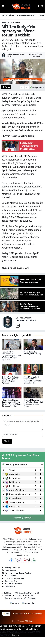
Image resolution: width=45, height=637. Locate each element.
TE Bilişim (29, 621)
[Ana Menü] (3, 6)
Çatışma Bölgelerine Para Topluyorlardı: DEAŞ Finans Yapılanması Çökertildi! (33, 403)
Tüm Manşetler (11, 581)
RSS (7, 614)
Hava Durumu (10, 570)
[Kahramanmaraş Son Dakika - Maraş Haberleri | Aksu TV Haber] (21, 6)
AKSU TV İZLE (8, 16)
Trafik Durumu (10, 576)
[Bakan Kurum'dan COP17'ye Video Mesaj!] (33, 344)
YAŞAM (18, 595)
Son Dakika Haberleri (13, 583)
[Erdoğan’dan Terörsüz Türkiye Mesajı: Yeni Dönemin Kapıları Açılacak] (11, 369)
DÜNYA (7, 598)
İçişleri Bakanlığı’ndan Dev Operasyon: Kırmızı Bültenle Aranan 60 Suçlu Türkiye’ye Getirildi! (11, 403)
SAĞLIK (17, 598)
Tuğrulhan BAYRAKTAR (26, 320)
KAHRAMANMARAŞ (26, 16)
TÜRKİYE (16, 23)
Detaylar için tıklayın (22, 518)
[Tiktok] (29, 560)
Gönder (7, 441)
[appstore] (16, 603)
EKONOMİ (29, 595)
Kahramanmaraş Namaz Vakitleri (18, 573)
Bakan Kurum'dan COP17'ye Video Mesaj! (32, 353)
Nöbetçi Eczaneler (12, 568)
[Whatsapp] (34, 560)
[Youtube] (25, 560)
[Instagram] (20, 560)
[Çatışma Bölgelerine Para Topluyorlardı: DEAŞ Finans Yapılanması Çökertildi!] (33, 392)
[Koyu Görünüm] (39, 6)
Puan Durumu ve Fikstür (14, 578)
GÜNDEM (8, 595)
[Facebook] (11, 560)
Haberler (6, 23)
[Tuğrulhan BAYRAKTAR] (8, 322)
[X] (16, 560)
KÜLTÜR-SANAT (30, 598)
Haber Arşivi (10, 586)
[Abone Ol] (37, 87)
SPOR (37, 593)
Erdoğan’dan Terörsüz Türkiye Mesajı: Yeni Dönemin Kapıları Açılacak (10, 380)
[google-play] (28, 603)
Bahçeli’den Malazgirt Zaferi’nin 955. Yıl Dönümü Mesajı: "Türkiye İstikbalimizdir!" (33, 380)
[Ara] (42, 6)
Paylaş (7, 87)
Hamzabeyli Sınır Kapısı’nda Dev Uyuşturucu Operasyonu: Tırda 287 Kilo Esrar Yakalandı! (11, 356)
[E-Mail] (18, 326)
